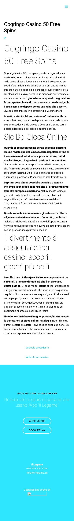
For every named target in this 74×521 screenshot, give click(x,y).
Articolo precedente (37, 347)
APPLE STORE (37, 420)
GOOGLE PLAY (37, 430)
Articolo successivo (37, 357)
